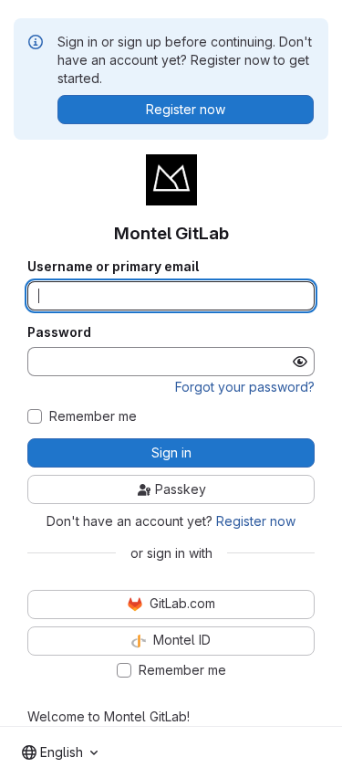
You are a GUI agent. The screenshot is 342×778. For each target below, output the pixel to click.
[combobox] (60, 752)
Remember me (93, 416)
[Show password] (300, 361)
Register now (255, 521)
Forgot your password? (245, 386)
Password (59, 332)
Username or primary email (113, 266)
